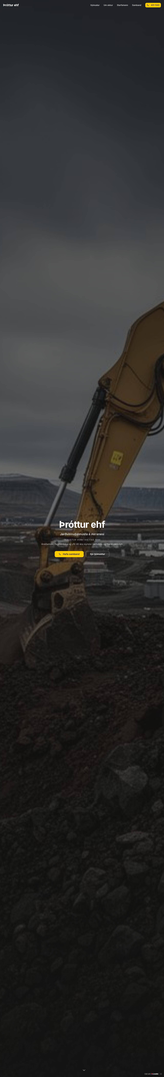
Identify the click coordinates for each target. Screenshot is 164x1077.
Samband (136, 5)
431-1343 (155, 5)
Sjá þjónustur (97, 554)
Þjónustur (95, 5)
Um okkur (108, 5)
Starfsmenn (122, 5)
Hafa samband (71, 554)
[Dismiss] (160, 1073)
